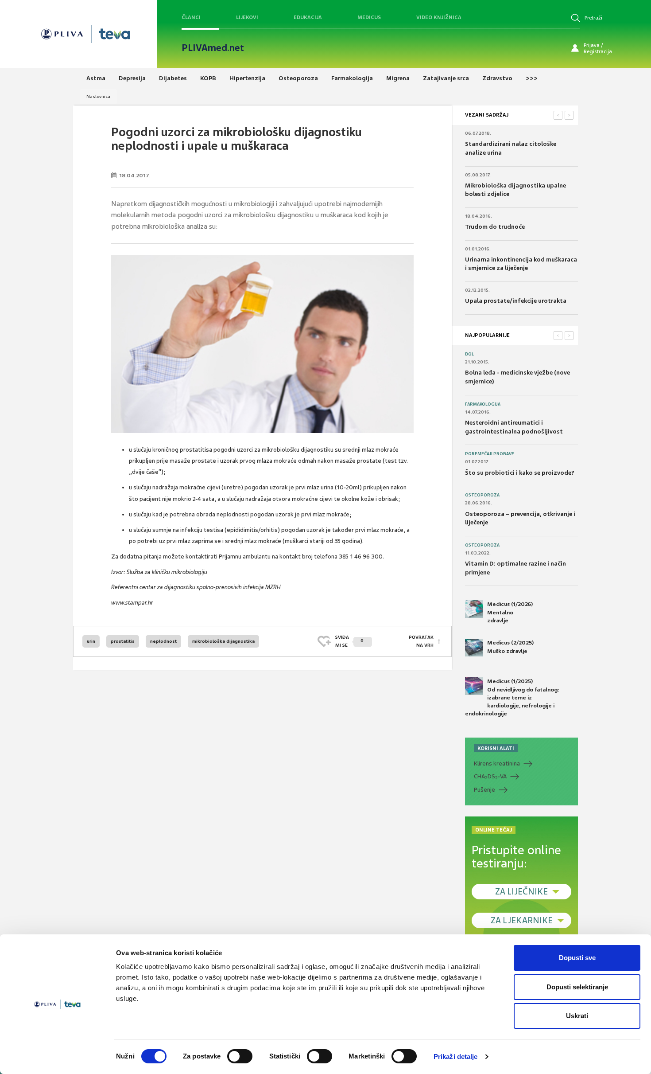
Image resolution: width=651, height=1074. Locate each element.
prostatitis (123, 641)
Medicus (369, 17)
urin (91, 641)
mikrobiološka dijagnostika (223, 641)
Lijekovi (247, 17)
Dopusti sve (577, 957)
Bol (469, 354)
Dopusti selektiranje (577, 987)
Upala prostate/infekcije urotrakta (515, 301)
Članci (191, 17)
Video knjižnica (438, 17)
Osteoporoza (482, 495)
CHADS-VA (490, 777)
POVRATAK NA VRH (421, 641)
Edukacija (308, 17)
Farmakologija (482, 404)
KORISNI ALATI (495, 748)
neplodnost (163, 641)
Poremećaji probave (489, 454)
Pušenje (484, 789)
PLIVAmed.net (213, 48)
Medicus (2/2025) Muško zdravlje (510, 646)
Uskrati (577, 1015)
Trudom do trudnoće (495, 226)
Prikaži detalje (456, 1056)
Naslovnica (98, 96)
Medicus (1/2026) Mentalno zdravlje (510, 612)
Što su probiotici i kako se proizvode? (519, 472)
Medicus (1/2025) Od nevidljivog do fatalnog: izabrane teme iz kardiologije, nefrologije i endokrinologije (512, 697)
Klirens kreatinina (497, 763)
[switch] (239, 1056)
